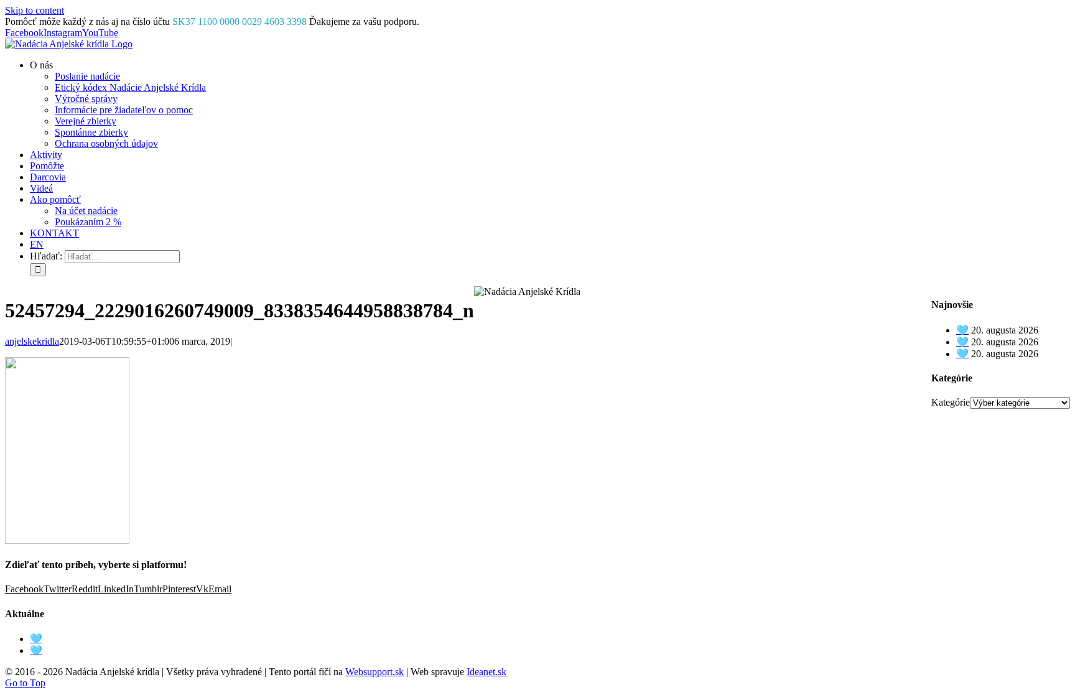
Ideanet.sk (486, 671)
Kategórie (950, 402)
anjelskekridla (32, 341)
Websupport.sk (374, 671)
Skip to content (34, 10)
